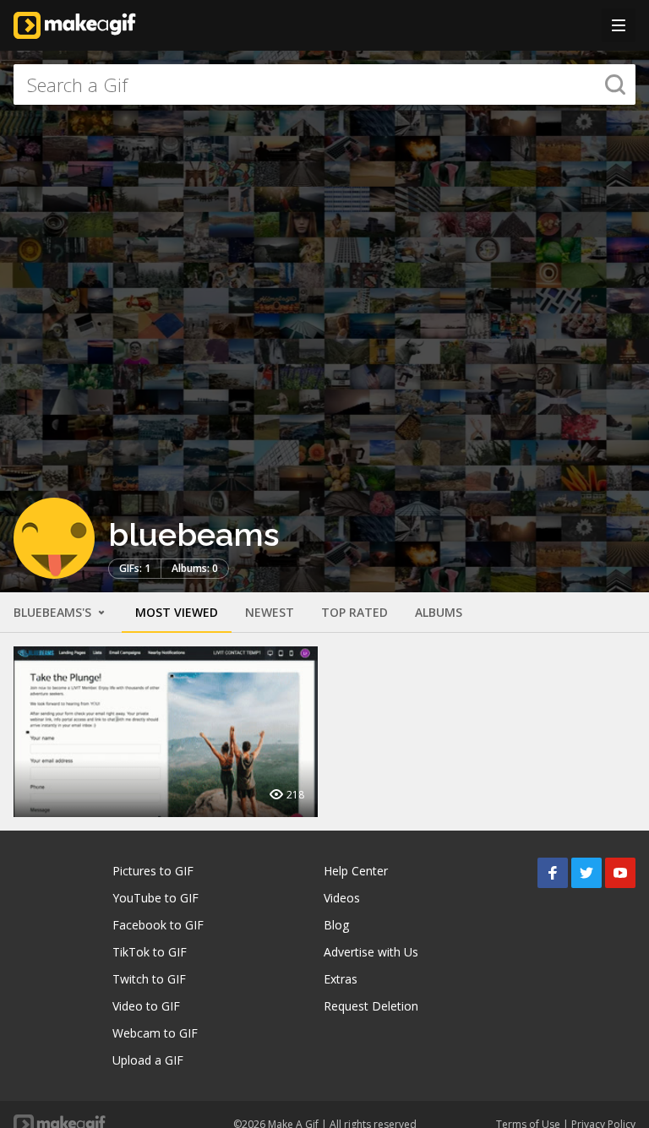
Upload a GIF (147, 1060)
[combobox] (324, 84)
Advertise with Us (371, 952)
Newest (269, 612)
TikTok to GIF (149, 952)
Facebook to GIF (158, 925)
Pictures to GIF (153, 871)
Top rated (354, 612)
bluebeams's (54, 612)
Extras (340, 979)
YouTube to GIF (155, 898)
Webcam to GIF (155, 1033)
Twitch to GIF (149, 979)
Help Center (356, 871)
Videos (342, 898)
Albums (438, 612)
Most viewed (176, 612)
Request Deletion (371, 1006)
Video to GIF (146, 1006)
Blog (336, 925)
